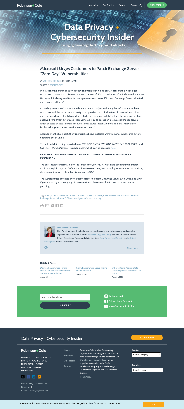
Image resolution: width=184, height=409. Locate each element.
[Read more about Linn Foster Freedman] (46, 248)
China (48, 195)
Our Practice (108, 5)
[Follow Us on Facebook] (28, 377)
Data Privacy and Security (112, 238)
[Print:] (42, 205)
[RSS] (39, 377)
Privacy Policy (27, 384)
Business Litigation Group (99, 234)
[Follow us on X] (23, 377)
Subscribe (68, 355)
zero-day (97, 198)
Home (67, 350)
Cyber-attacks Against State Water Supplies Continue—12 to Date (126, 271)
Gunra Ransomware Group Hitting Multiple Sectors (91, 269)
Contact (122, 5)
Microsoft (125, 195)
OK (153, 404)
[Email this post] (47, 205)
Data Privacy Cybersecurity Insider (92, 32)
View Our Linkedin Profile (121, 306)
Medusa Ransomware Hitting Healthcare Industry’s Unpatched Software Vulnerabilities (55, 271)
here (91, 403)
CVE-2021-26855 (59, 195)
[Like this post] (57, 205)
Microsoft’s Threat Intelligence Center (74, 198)
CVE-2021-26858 (94, 195)
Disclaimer (25, 387)
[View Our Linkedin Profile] (33, 377)
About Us (93, 5)
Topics (134, 5)
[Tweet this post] (52, 205)
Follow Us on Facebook (120, 301)
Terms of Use (41, 384)
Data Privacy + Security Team (93, 360)
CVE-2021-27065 (111, 195)
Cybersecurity (56, 85)
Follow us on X (116, 296)
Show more (132, 248)
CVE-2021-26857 (77, 195)
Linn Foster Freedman (52, 81)
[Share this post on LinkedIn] (61, 205)
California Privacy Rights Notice (34, 390)
